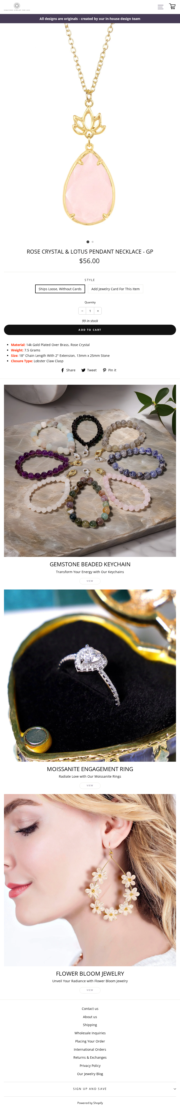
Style (90, 280)
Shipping (90, 1025)
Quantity (90, 302)
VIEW (90, 580)
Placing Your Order (90, 1041)
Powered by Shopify (90, 1103)
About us (90, 1017)
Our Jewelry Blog (90, 1074)
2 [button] (93, 242)
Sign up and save (90, 1089)
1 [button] (87, 241)
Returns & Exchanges (90, 1057)
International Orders (90, 1049)
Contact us (90, 1008)
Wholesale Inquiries (90, 1033)
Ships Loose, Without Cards (60, 289)
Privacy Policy (90, 1065)
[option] (90, 18)
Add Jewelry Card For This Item (115, 289)
